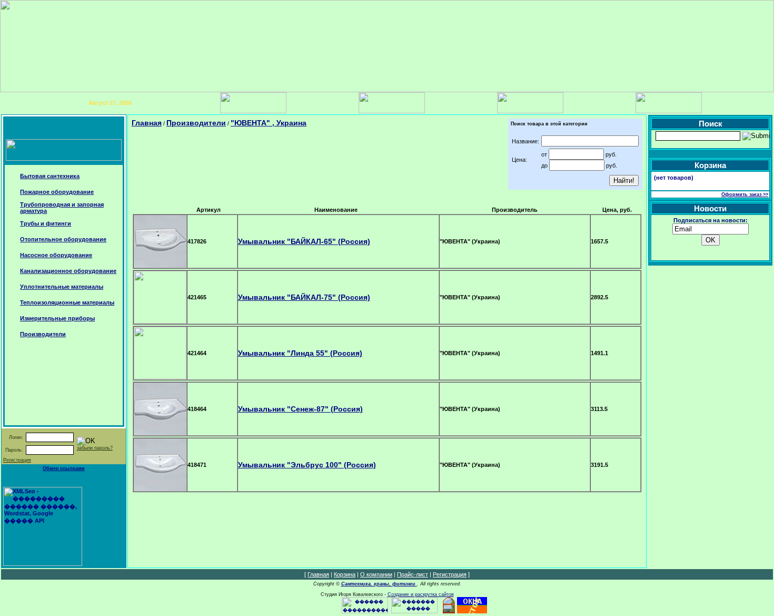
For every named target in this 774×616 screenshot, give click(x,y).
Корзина (344, 574)
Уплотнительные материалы (61, 286)
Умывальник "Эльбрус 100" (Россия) (307, 465)
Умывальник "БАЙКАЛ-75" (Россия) (304, 297)
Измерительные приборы (57, 318)
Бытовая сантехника (50, 176)
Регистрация (17, 460)
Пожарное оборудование (57, 192)
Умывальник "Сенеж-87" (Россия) (300, 409)
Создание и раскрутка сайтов (421, 594)
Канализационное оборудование (68, 271)
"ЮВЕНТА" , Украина (268, 123)
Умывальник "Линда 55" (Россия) (300, 353)
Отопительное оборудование (63, 239)
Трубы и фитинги (45, 223)
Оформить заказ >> (744, 194)
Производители (43, 334)
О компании (376, 574)
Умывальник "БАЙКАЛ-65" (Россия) (304, 241)
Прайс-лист (412, 574)
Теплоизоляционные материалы (67, 302)
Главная (147, 123)
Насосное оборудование (56, 255)
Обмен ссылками (64, 468)
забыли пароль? (95, 448)
